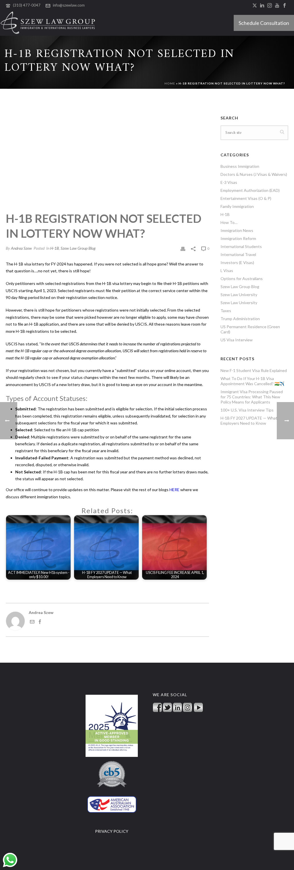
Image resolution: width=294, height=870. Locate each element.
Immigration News (236, 230)
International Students (241, 246)
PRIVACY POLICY (111, 831)
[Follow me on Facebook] (40, 622)
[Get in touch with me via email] (32, 622)
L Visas (226, 270)
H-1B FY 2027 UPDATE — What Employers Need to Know (248, 421)
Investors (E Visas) (237, 262)
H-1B (54, 248)
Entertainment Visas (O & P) (245, 198)
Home (170, 83)
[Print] (183, 248)
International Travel (238, 254)
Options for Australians (241, 278)
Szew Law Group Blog (78, 248)
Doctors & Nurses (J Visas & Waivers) (253, 174)
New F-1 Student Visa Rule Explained (253, 370)
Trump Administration (240, 318)
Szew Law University (238, 294)
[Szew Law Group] (48, 23)
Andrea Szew (21, 248)
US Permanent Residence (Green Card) (250, 329)
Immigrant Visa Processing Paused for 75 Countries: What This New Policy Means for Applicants (251, 396)
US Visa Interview (236, 339)
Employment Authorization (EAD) (250, 190)
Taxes (225, 310)
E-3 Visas (228, 182)
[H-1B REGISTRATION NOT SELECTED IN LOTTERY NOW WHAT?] (107, 154)
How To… (228, 222)
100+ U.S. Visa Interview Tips (247, 410)
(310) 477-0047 (26, 5)
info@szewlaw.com (69, 5)
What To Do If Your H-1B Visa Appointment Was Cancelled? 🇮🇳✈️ (252, 381)
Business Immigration (239, 166)
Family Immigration (237, 206)
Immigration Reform (238, 238)
